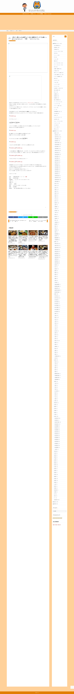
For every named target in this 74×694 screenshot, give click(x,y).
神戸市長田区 (57, 301)
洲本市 (56, 338)
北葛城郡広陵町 (57, 375)
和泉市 (56, 226)
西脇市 (56, 350)
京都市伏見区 (57, 257)
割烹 (55, 78)
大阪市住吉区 (57, 152)
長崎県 (55, 482)
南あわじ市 (57, 340)
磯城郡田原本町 (57, 373)
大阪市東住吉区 (58, 154)
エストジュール (30, 102)
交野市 (56, 204)
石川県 (55, 453)
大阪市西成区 (58, 148)
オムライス (56, 86)
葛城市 (56, 371)
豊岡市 (56, 352)
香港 (55, 495)
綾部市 (56, 274)
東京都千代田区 (58, 422)
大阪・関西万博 (57, 45)
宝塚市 (56, 315)
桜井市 (56, 369)
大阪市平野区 (57, 158)
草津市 (56, 387)
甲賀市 (56, 389)
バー (55, 109)
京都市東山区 (57, 255)
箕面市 (57, 193)
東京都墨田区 (57, 447)
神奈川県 (56, 451)
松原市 (56, 214)
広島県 (56, 466)
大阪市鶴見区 (57, 169)
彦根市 (56, 385)
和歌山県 (56, 402)
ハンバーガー (57, 103)
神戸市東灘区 (57, 305)
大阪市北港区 (57, 181)
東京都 (56, 416)
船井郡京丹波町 (57, 292)
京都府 (56, 241)
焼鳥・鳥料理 (57, 90)
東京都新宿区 (57, 437)
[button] (13, 217)
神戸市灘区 (57, 303)
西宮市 (57, 317)
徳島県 (55, 472)
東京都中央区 (57, 418)
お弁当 (56, 115)
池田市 (56, 191)
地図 (26, 176)
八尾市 (56, 212)
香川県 (56, 474)
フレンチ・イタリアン (58, 51)
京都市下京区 (57, 245)
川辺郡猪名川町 (57, 356)
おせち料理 (56, 113)
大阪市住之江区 (58, 150)
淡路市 (56, 336)
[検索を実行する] (65, 36)
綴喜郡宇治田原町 (58, 290)
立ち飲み (56, 70)
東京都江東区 (57, 441)
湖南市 (56, 398)
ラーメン (56, 55)
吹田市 (57, 185)
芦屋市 (56, 323)
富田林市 (56, 224)
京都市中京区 (58, 247)
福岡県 (56, 480)
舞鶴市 (56, 272)
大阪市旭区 (57, 173)
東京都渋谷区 (57, 435)
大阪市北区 (11, 40)
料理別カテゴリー (58, 43)
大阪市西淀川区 (57, 175)
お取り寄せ (56, 119)
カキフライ (56, 80)
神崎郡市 (56, 346)
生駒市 (56, 365)
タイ (55, 497)
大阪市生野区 (57, 156)
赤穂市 (56, 354)
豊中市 (57, 183)
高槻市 (57, 189)
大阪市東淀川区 (58, 179)
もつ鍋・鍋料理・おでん (58, 74)
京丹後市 (56, 282)
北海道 (56, 404)
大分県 (55, 484)
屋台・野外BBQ (57, 99)
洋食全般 (14, 40)
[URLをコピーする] (43, 217)
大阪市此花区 (57, 171)
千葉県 (55, 414)
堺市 (56, 220)
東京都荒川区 (57, 445)
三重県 (56, 400)
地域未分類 (56, 499)
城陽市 (56, 278)
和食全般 (56, 47)
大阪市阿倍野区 (58, 144)
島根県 (55, 470)
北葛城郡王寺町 (57, 377)
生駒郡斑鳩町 (57, 379)
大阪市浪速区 (58, 146)
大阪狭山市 (57, 222)
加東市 (56, 344)
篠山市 (56, 348)
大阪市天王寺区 (58, 142)
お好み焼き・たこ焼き (58, 88)
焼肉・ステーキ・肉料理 (58, 72)
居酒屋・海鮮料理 (57, 68)
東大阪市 (57, 210)
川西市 (56, 321)
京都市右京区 (57, 249)
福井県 (55, 455)
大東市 (56, 208)
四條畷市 (56, 206)
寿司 (55, 66)
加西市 (56, 332)
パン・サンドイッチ (58, 101)
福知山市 (56, 268)
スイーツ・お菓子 (57, 105)
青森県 (55, 406)
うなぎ (56, 82)
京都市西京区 (57, 253)
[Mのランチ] (37, 5)
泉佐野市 (56, 235)
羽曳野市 (56, 218)
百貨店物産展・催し (58, 111)
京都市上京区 (57, 243)
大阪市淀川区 (58, 177)
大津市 (56, 383)
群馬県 (55, 412)
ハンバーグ (56, 84)
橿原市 (56, 367)
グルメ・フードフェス (58, 121)
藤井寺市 (56, 216)
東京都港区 (57, 443)
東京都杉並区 (57, 439)
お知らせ (56, 501)
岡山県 (56, 464)
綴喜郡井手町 (57, 288)
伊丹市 (56, 319)
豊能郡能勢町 (57, 237)
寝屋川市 (57, 202)
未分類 (56, 503)
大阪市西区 (57, 140)
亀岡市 (56, 270)
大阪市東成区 (57, 160)
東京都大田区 (57, 431)
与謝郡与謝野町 (57, 284)
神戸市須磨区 (57, 309)
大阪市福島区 (58, 138)
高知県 (56, 478)
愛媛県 (55, 476)
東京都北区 (57, 420)
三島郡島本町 (57, 239)
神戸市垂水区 (57, 311)
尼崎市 (56, 313)
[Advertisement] (37, 22)
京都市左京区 (57, 251)
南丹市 (56, 276)
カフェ (56, 107)
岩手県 (55, 408)
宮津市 (56, 280)
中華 (55, 53)
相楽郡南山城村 (57, 286)
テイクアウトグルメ (58, 117)
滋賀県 (56, 381)
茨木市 (56, 187)
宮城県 (55, 410)
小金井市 (56, 449)
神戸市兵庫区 (57, 307)
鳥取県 (55, 468)
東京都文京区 (57, 433)
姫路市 (56, 342)
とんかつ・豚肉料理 (58, 76)
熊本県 (55, 486)
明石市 (56, 334)
